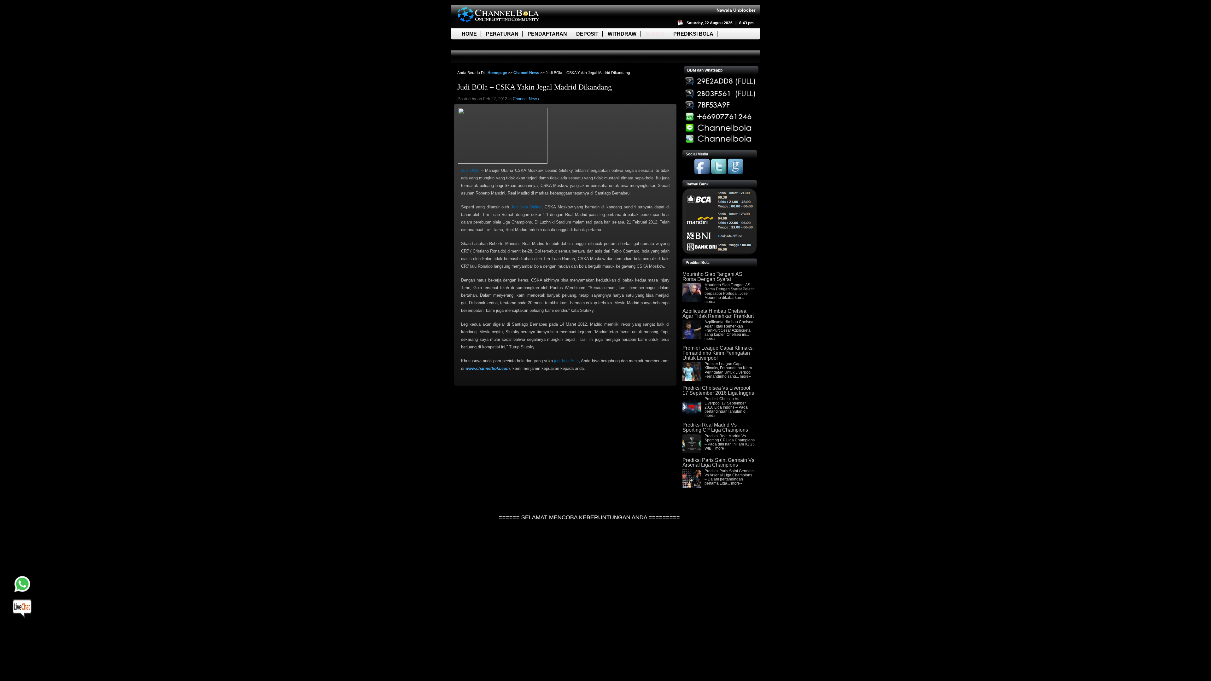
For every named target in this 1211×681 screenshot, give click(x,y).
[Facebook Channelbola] (702, 173)
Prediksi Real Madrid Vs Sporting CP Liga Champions (715, 427)
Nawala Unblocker (736, 10)
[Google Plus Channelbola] (735, 173)
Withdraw (622, 34)
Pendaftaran (547, 34)
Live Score (477, 45)
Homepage (497, 73)
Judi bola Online (526, 207)
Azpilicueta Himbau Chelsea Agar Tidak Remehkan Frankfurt (718, 313)
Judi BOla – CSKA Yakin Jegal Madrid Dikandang (534, 87)
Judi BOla (470, 170)
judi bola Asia (566, 360)
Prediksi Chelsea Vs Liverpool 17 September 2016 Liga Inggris (718, 390)
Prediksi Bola (693, 34)
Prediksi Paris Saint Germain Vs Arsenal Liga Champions (718, 462)
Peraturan (502, 34)
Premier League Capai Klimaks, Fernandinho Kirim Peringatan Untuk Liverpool (718, 352)
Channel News (526, 73)
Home (469, 34)
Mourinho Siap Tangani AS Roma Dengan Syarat (712, 276)
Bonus (655, 34)
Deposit (587, 34)
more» (710, 302)
